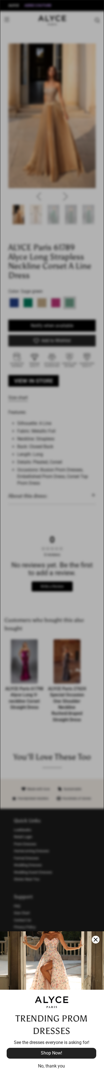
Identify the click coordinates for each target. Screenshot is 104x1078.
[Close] (96, 939)
